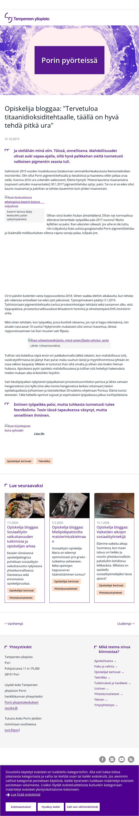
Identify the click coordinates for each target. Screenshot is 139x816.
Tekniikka (44, 461)
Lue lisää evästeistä (25, 794)
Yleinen (99, 700)
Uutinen (100, 688)
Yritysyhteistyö (104, 705)
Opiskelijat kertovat (19, 461)
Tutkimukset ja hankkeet (111, 683)
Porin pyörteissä (69, 60)
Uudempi (125, 623)
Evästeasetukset (21, 807)
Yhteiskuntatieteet (21, 597)
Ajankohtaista (104, 661)
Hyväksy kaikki (51, 807)
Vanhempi (15, 623)
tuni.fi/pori (12, 730)
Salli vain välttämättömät (82, 807)
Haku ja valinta (104, 666)
